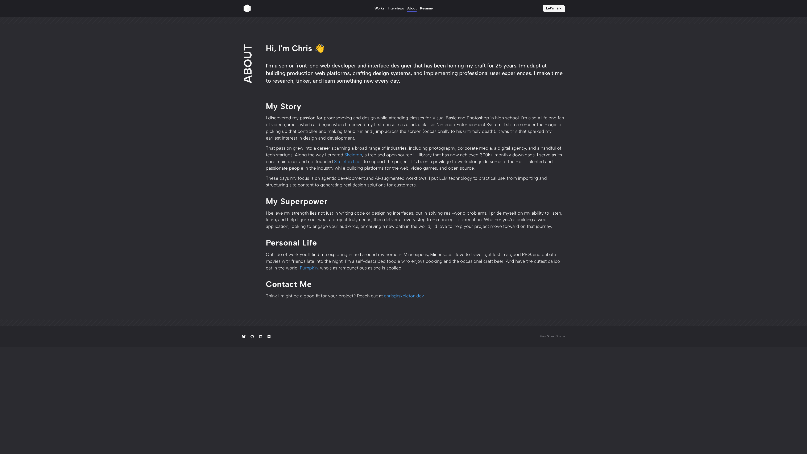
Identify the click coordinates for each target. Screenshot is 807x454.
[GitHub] (252, 336)
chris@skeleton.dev (404, 295)
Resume (426, 8)
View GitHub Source (552, 336)
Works (379, 8)
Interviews (396, 8)
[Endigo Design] (307, 8)
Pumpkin (309, 268)
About (412, 8)
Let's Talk (554, 8)
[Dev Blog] (269, 336)
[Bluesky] (243, 336)
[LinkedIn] (260, 336)
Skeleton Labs (348, 161)
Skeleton (353, 154)
